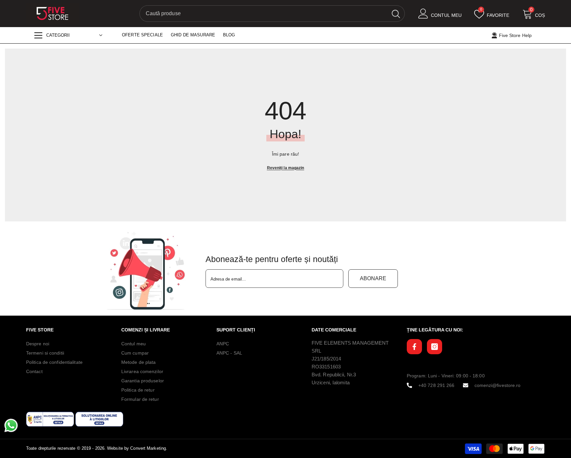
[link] (147, 271)
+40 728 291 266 (436, 385)
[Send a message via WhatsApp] (11, 425)
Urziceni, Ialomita (331, 382)
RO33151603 (326, 366)
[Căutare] (272, 13)
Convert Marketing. (148, 448)
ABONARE (373, 278)
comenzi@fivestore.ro (498, 385)
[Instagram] (434, 346)
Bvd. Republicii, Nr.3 (334, 374)
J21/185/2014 (326, 359)
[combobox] (263, 13)
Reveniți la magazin (285, 168)
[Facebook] (414, 346)
